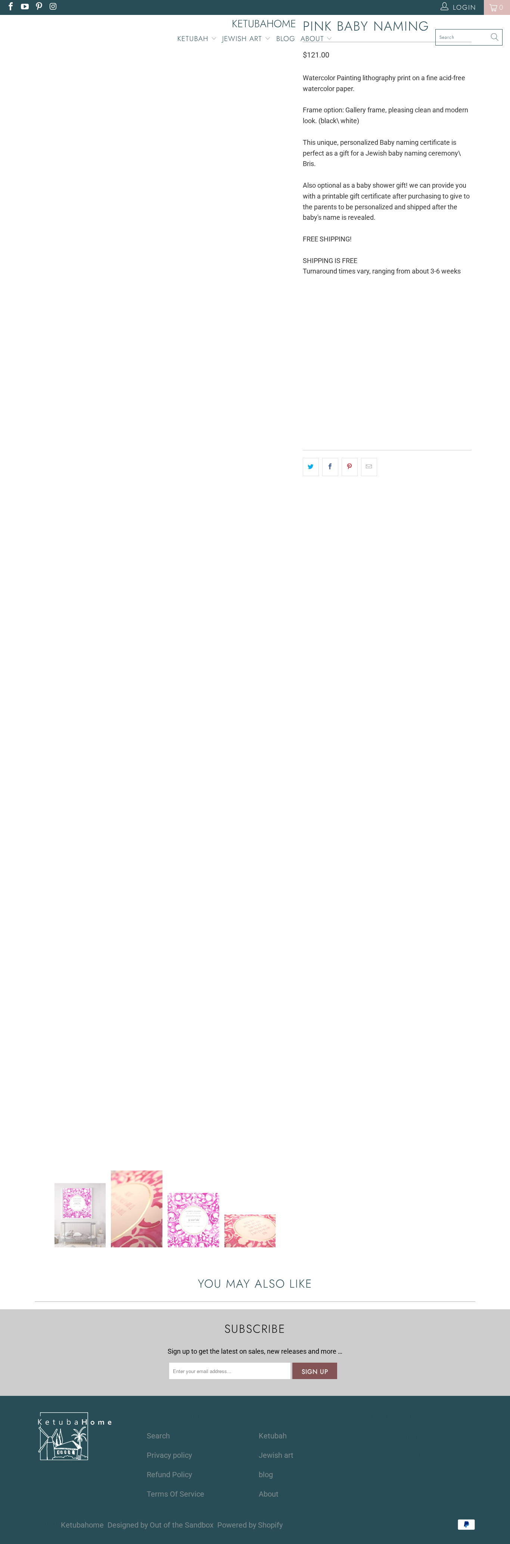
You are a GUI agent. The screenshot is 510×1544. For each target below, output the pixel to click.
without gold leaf (330, 345)
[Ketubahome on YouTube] (24, 7)
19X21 (361, 307)
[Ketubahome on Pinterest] (38, 7)
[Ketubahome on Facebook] (10, 7)
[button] (428, 415)
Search (158, 1435)
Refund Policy (169, 1474)
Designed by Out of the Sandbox (161, 1524)
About (314, 39)
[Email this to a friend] (369, 467)
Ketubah (194, 39)
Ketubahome (82, 1524)
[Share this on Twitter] (311, 467)
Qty (306, 369)
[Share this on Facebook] (330, 467)
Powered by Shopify (250, 1524)
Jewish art (243, 39)
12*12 (313, 307)
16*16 (337, 307)
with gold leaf (384, 345)
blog (285, 39)
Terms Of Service (175, 1494)
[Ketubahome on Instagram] (52, 7)
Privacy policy (169, 1455)
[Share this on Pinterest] (350, 467)
